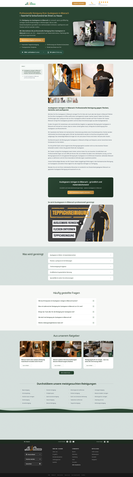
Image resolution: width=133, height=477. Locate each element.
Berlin (74, 451)
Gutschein (29, 464)
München (74, 454)
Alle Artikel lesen (66, 372)
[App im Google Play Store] (108, 441)
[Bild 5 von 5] (75, 100)
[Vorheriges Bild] (50, 80)
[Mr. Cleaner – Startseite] (33, 448)
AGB (49, 475)
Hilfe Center (95, 451)
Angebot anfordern (79, 3)
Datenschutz (60, 475)
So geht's (55, 454)
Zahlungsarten (56, 459)
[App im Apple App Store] (104, 441)
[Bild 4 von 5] (69, 100)
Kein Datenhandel (76, 475)
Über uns (55, 451)
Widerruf (53, 475)
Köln (73, 459)
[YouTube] (73, 441)
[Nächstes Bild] (110, 80)
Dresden (74, 462)
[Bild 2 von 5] (57, 100)
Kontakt (94, 457)
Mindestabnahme (57, 457)
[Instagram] (70, 441)
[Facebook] (67, 441)
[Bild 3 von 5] (63, 100)
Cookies (83, 475)
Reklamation (95, 454)
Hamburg (74, 457)
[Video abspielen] (80, 223)
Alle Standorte (76, 465)
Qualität (55, 462)
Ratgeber (94, 459)
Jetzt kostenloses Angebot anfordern (81, 192)
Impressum (67, 475)
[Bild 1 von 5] (51, 100)
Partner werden (30, 459)
